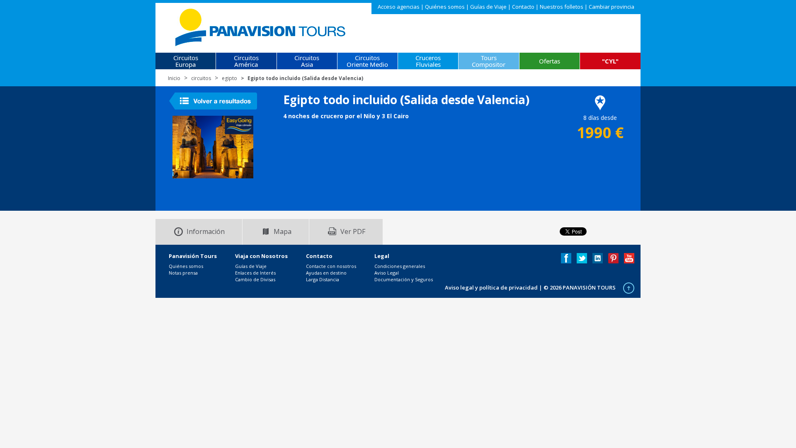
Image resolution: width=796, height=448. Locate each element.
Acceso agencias (399, 6)
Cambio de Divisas (255, 279)
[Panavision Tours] (261, 25)
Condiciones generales (399, 266)
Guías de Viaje (488, 6)
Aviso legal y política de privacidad (491, 287)
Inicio (174, 78)
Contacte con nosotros (331, 266)
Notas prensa (183, 273)
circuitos (201, 78)
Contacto (523, 6)
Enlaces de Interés (255, 273)
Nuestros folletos (561, 6)
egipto (229, 78)
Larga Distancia (322, 279)
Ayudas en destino (326, 273)
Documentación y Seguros (403, 279)
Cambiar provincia (611, 6)
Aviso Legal (386, 273)
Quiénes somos (445, 6)
